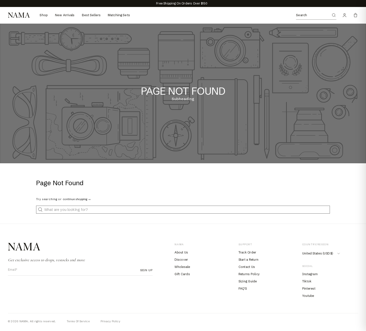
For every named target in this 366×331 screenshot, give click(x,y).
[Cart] (355, 15)
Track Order (247, 252)
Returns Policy (249, 274)
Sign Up (145, 270)
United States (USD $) (317, 253)
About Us (181, 252)
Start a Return (248, 259)
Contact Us (247, 267)
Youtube (308, 296)
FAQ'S (243, 288)
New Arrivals (65, 15)
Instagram (310, 274)
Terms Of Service (78, 321)
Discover (181, 259)
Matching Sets (119, 15)
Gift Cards (182, 274)
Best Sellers (91, 15)
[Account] (344, 15)
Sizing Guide (248, 281)
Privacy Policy (110, 321)
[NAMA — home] (19, 15)
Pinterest (308, 288)
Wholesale (182, 267)
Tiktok (306, 281)
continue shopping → (77, 199)
